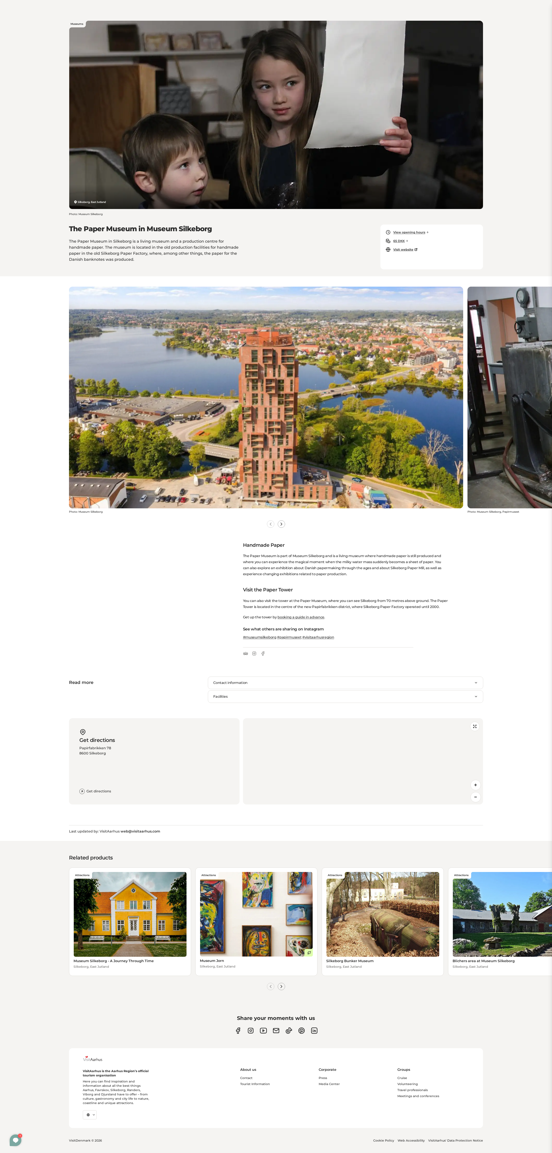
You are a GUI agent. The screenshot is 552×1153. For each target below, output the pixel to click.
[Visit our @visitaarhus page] (289, 1030)
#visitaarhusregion (318, 637)
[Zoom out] (475, 797)
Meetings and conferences (418, 1096)
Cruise (402, 1078)
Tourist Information (255, 1084)
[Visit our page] (250, 1030)
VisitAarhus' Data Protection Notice (455, 1140)
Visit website (403, 249)
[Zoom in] (475, 785)
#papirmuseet (289, 637)
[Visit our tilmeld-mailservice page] (276, 1030)
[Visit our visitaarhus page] (238, 1030)
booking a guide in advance (301, 617)
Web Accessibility (411, 1140)
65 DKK (399, 241)
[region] (363, 761)
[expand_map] (475, 726)
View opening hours (409, 232)
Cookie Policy (383, 1140)
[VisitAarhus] (96, 1058)
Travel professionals (412, 1090)
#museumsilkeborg (259, 637)
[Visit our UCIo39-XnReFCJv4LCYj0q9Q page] (263, 1030)
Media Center (329, 1084)
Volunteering (407, 1084)
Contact (246, 1078)
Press (323, 1078)
